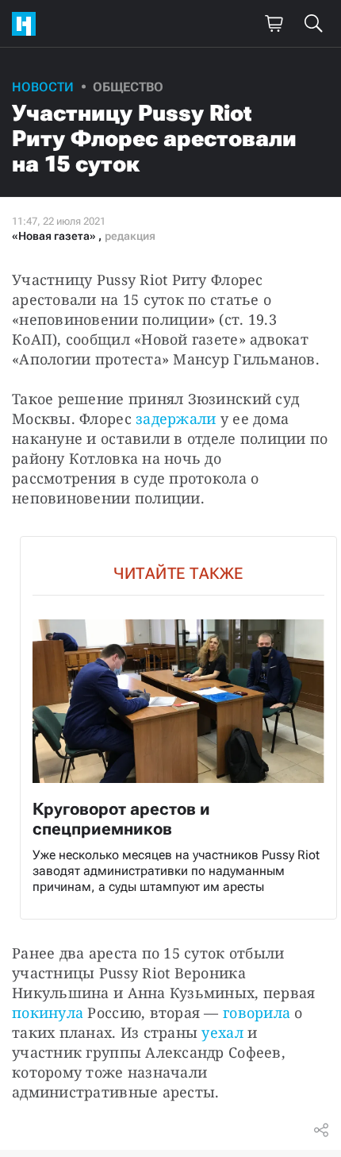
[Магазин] (273, 24)
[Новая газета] (28, 24)
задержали (176, 418)
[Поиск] (313, 24)
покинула (47, 1012)
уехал (222, 1032)
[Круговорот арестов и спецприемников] (178, 728)
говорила (256, 1012)
